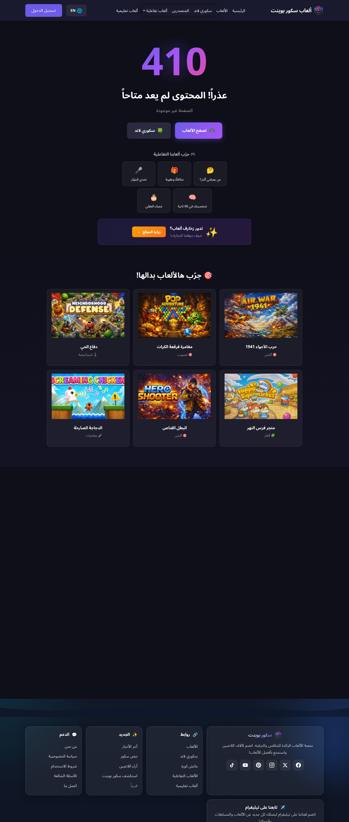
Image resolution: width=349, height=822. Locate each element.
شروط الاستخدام (64, 765)
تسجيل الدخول (43, 10)
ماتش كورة (189, 765)
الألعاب (222, 10)
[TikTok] (232, 765)
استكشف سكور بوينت (119, 775)
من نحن (71, 746)
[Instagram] (271, 765)
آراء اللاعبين (128, 765)
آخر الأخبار (129, 746)
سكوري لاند (203, 10)
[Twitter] (285, 765)
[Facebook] (298, 765)
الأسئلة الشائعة (65, 775)
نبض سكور (129, 755)
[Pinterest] (258, 765)
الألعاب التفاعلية (185, 775)
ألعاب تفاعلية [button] (156, 10)
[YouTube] (245, 765)
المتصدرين (180, 10)
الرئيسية (238, 10)
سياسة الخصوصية (63, 755)
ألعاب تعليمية (127, 10)
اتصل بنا (70, 785)
